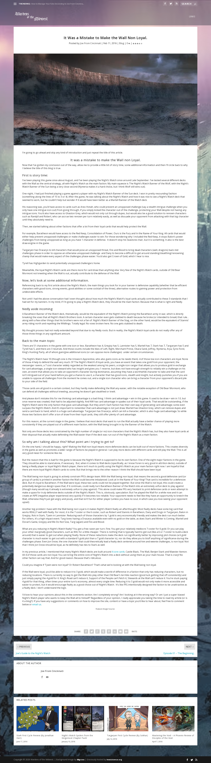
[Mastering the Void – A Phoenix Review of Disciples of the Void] (173, 718)
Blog (121, 43)
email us (36, 604)
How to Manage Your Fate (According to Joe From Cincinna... (57, 4)
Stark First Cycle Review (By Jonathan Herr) (35, 736)
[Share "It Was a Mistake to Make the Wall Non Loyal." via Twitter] (92, 631)
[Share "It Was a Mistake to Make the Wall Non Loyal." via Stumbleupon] (115, 631)
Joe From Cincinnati (90, 43)
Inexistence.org (114, 759)
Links (192, 16)
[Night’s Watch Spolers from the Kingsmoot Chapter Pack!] (83, 718)
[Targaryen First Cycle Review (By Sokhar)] (128, 718)
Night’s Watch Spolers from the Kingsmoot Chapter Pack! (77, 736)
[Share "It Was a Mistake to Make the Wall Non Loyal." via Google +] (97, 631)
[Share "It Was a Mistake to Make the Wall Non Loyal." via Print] (126, 631)
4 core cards (118, 551)
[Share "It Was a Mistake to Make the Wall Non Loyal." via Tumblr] (103, 631)
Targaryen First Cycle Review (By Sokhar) (127, 735)
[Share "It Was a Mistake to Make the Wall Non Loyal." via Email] (120, 631)
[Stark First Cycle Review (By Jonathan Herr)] (38, 718)
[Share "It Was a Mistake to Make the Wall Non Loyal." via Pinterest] (109, 631)
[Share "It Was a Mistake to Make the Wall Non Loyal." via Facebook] (86, 631)
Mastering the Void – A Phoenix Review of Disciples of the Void (173, 736)
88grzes (80, 759)
